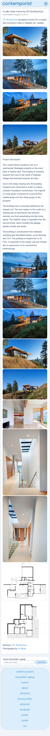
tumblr (24, 720)
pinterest (25, 704)
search (25, 682)
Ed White (22, 648)
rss (25, 725)
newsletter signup (25, 677)
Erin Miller (8, 15)
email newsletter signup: (14, 659)
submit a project (25, 671)
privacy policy (25, 698)
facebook (25, 709)
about (25, 688)
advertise (25, 693)
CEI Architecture (10, 19)
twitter (24, 715)
